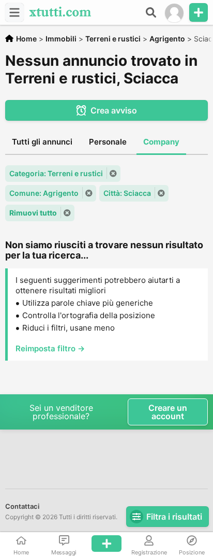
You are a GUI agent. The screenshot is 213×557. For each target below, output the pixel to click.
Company (161, 142)
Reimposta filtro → (50, 348)
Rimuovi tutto (33, 212)
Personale (108, 142)
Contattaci (22, 506)
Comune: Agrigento (44, 193)
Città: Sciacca (127, 193)
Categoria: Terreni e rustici (56, 173)
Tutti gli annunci (42, 142)
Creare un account (167, 412)
